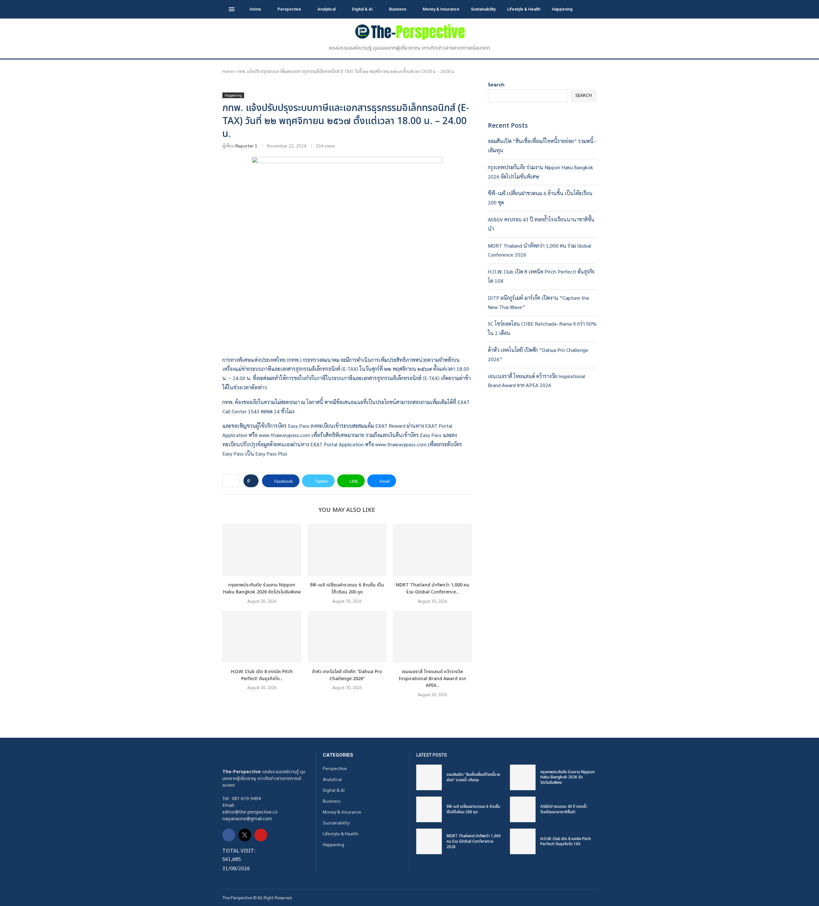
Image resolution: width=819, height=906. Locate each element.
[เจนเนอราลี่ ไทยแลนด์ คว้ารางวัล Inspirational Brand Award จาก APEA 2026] (432, 636)
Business (397, 9)
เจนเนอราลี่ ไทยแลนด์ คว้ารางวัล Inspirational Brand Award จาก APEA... (432, 678)
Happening (562, 9)
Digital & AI (362, 9)
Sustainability (483, 9)
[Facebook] (228, 835)
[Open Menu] (232, 9)
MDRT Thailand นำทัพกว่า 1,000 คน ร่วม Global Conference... (432, 588)
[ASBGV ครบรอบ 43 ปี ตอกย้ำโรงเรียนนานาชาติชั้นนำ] (523, 809)
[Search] (587, 9)
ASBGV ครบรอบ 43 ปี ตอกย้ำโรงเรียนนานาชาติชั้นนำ (563, 809)
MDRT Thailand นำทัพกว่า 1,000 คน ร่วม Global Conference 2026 (474, 841)
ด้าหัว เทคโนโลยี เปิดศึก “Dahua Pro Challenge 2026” (347, 675)
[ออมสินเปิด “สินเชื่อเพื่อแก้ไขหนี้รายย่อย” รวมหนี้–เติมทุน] (429, 777)
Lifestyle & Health (523, 9)
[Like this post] (253, 480)
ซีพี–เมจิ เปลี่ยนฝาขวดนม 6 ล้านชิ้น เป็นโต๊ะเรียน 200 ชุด (347, 588)
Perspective (289, 9)
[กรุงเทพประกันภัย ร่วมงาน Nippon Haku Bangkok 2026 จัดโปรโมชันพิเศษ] (261, 550)
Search (496, 84)
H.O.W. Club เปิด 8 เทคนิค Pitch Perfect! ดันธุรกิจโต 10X (565, 841)
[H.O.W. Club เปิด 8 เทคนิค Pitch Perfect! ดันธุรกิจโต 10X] (261, 636)
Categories (338, 755)
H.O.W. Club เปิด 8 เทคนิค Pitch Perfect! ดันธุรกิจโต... (262, 675)
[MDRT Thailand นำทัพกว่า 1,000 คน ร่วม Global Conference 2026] (432, 550)
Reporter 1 (246, 145)
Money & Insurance (441, 9)
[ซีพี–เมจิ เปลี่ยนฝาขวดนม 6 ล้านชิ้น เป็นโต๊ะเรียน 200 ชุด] (347, 550)
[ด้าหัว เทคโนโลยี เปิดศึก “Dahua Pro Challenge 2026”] (347, 636)
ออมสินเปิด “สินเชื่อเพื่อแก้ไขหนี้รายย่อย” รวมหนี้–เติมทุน (473, 777)
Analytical (326, 9)
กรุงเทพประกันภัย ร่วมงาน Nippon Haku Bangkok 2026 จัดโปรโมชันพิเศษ (262, 588)
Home (255, 9)
